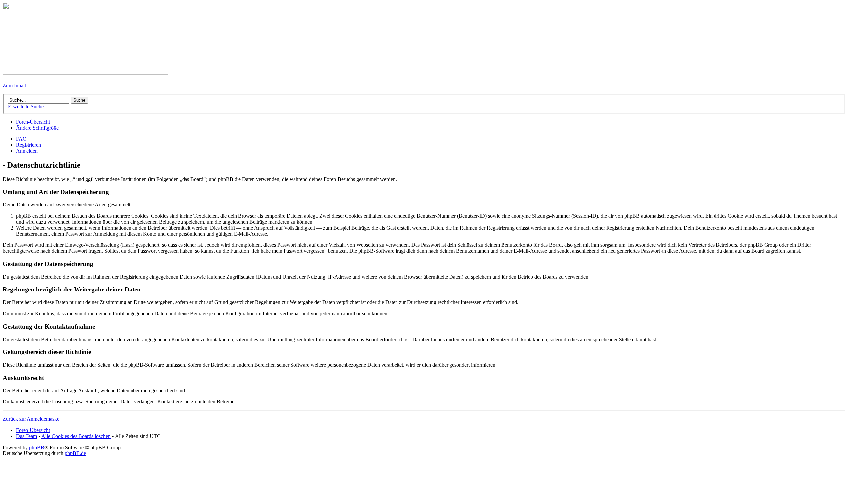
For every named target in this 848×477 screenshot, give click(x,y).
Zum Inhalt (14, 85)
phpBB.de (75, 453)
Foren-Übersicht (33, 122)
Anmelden (27, 151)
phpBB (36, 447)
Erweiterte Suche (26, 106)
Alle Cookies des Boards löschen (76, 436)
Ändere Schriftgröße (37, 128)
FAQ (21, 139)
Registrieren (28, 145)
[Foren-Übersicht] (85, 73)
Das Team (26, 436)
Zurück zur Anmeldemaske (31, 419)
